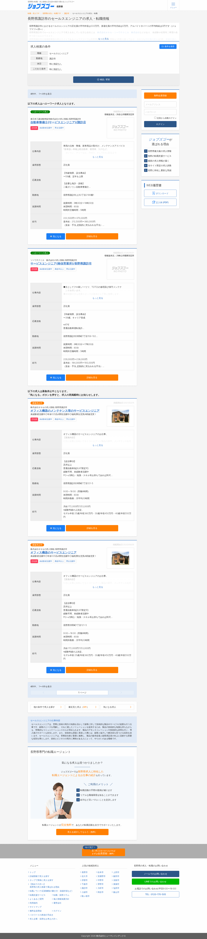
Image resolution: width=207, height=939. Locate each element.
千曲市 (85, 884)
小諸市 (85, 892)
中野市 (101, 880)
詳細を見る (92, 236)
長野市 (85, 872)
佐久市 (85, 876)
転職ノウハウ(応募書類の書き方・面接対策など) (51, 891)
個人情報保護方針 (61, 899)
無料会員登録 (160, 95)
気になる (56, 236)
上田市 (116, 872)
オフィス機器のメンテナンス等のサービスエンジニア (65, 410)
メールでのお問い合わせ (155, 873)
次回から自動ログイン (167, 118)
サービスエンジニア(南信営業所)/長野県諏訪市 (61, 263)
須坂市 (116, 880)
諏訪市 (66, 13)
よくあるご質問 (36, 899)
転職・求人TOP (33, 13)
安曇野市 (101, 876)
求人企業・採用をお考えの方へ (43, 919)
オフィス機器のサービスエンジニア (53, 552)
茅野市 (101, 884)
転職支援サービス (37, 895)
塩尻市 (116, 888)
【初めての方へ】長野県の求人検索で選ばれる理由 (44, 885)
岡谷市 (101, 892)
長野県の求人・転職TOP (52, 13)
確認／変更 (105, 79)
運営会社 (57, 903)
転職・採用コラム (61, 895)
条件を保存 (169, 46)
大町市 (101, 888)
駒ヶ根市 (86, 896)
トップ (33, 872)
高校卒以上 (59, 269)
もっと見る (103, 38)
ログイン (160, 124)
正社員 (34, 128)
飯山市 (116, 892)
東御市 (116, 884)
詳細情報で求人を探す (39, 876)
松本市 (101, 872)
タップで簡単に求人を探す (41, 880)
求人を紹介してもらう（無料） (82, 832)
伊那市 (85, 880)
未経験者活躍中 (45, 128)
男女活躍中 (59, 128)
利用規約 (34, 903)
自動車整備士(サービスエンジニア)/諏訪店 (58, 122)
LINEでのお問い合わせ (155, 881)
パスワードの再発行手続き (41, 915)
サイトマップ (36, 907)
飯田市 (116, 876)
